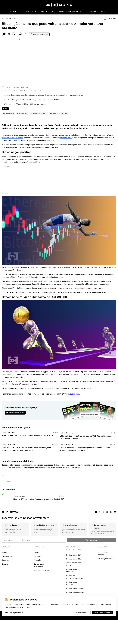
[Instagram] (25, 34)
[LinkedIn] (20, 34)
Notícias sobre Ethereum (71, 570)
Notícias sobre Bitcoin (74, 559)
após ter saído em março (12, 138)
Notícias (5, 18)
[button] (15, 529)
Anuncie (5, 552)
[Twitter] (9, 34)
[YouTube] (4, 34)
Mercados (12, 18)
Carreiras (5, 564)
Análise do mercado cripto (73, 564)
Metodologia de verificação (104, 553)
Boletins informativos (42, 570)
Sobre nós (5, 560)
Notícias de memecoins (75, 592)
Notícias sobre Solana (74, 589)
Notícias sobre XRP (73, 555)
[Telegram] (14, 34)
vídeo (36, 147)
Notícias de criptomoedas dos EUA (74, 577)
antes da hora (66, 138)
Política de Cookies (22, 607)
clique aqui (74, 394)
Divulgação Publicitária (106, 559)
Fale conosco (7, 556)
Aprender (37, 556)
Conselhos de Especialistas (39, 565)
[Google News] (115, 512)
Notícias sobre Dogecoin (71, 583)
